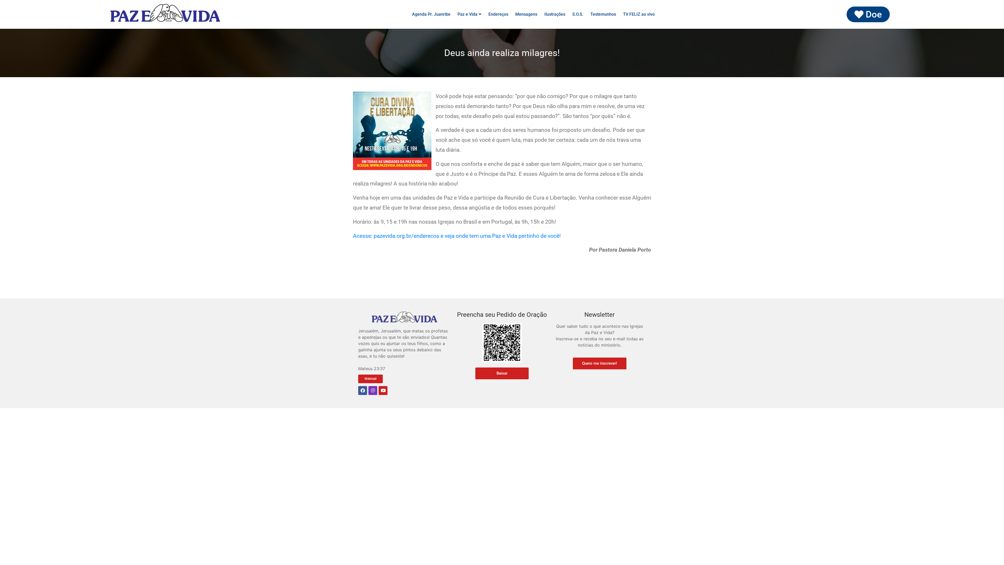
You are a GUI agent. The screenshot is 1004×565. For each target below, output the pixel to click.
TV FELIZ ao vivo (639, 14)
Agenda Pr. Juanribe (431, 14)
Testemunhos (603, 14)
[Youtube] (383, 390)
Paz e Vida (467, 14)
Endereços (498, 14)
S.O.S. (577, 14)
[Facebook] (362, 390)
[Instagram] (372, 390)
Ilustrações (554, 14)
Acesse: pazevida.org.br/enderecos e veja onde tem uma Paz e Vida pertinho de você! (457, 236)
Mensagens (526, 14)
